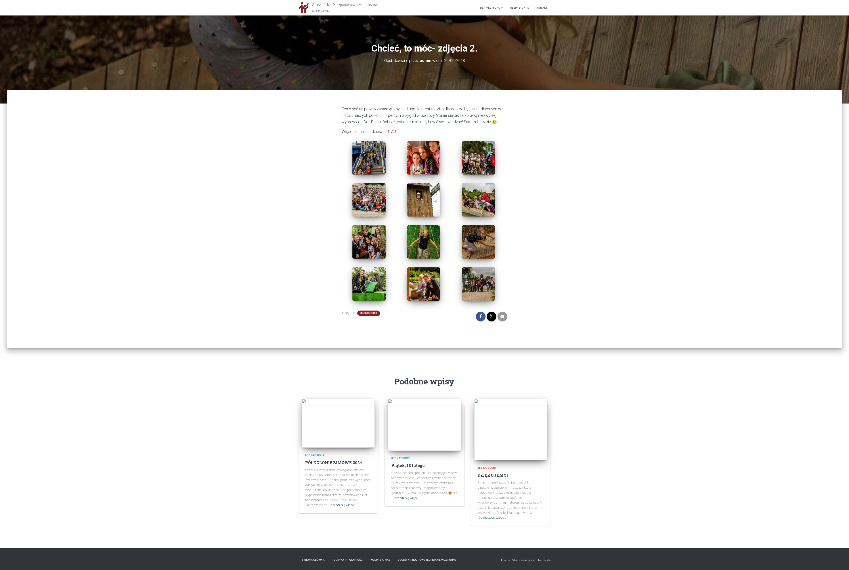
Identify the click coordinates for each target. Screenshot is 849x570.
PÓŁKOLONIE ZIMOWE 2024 (333, 462)
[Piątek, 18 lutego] (424, 424)
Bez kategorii (368, 313)
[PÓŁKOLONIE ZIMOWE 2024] (338, 423)
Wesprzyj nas (519, 7)
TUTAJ (390, 131)
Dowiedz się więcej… (342, 505)
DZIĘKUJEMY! (493, 475)
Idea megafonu (490, 7)
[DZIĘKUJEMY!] (510, 429)
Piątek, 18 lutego (408, 465)
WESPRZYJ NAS (380, 559)
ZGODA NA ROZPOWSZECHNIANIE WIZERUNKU (427, 559)
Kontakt (541, 7)
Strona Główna (313, 559)
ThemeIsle (543, 560)
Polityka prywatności (347, 559)
